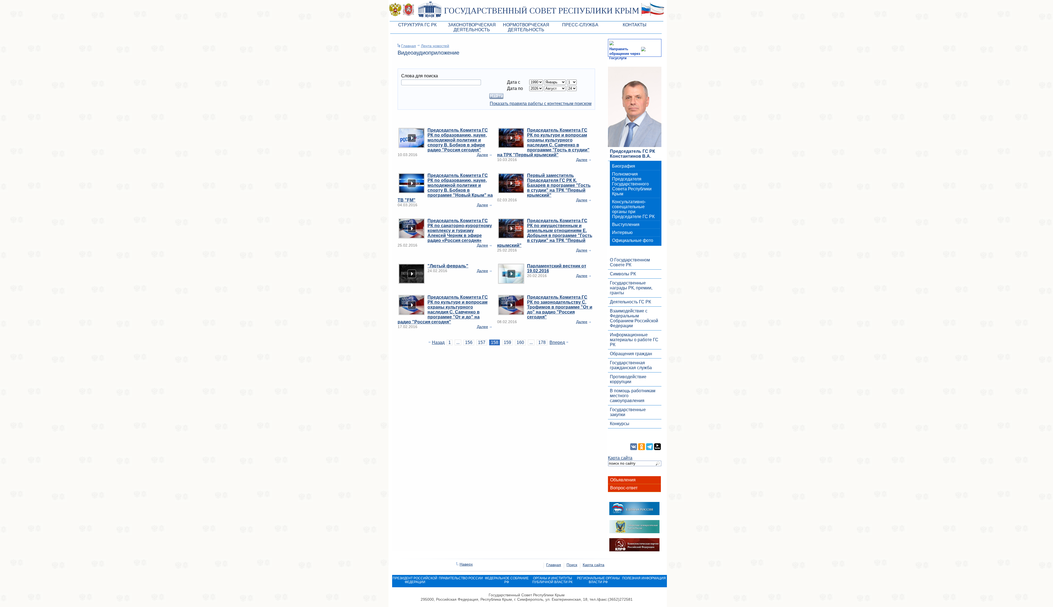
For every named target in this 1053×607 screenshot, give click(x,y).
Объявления (623, 480)
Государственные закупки (628, 412)
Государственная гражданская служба (631, 365)
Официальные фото (632, 240)
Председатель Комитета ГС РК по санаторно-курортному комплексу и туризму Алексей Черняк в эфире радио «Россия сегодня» (460, 230)
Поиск (572, 565)
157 (481, 342)
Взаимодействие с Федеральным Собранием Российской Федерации (634, 318)
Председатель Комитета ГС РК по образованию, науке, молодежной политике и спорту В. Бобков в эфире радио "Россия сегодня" (458, 140)
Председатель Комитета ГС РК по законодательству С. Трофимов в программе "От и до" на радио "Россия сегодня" (559, 307)
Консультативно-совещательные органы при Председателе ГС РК (633, 209)
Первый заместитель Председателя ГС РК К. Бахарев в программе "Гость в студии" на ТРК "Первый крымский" (559, 185)
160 (520, 342)
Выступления (625, 224)
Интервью (622, 232)
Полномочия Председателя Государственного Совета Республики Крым (632, 184)
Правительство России (461, 578)
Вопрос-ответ (624, 487)
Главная (408, 46)
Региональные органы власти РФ (598, 580)
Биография (623, 166)
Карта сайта (620, 458)
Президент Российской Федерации (415, 580)
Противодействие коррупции (628, 379)
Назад (438, 342)
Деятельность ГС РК (630, 302)
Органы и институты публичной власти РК (552, 580)
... (458, 342)
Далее (482, 155)
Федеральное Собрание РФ (507, 580)
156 (468, 342)
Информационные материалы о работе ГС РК (634, 339)
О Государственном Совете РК (630, 262)
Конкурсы (619, 423)
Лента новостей (435, 46)
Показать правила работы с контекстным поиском (540, 103)
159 (507, 342)
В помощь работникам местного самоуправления (632, 395)
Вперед (557, 342)
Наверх (466, 564)
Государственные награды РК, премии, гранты (631, 288)
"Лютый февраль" (448, 266)
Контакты (634, 24)
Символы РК (623, 274)
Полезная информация (644, 578)
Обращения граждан (631, 353)
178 (542, 342)
